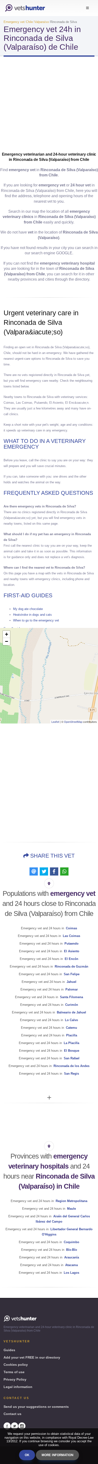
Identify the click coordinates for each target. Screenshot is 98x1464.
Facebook (7, 1426)
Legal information (18, 1387)
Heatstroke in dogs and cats (32, 614)
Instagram (21, 1426)
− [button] (6, 641)
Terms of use (14, 1372)
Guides (9, 1350)
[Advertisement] (49, 106)
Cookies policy (16, 1364)
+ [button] (6, 634)
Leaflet (55, 722)
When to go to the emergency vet (36, 620)
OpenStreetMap (73, 722)
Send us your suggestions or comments (36, 1407)
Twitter (14, 1426)
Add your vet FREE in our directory (32, 1357)
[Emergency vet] (25, 8)
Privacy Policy (15, 1379)
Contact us (12, 1414)
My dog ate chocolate (28, 609)
